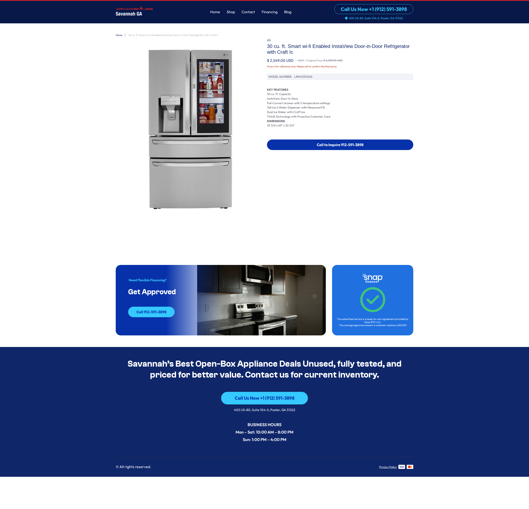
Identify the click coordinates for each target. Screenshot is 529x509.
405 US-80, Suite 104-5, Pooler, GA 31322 (264, 410)
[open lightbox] (189, 129)
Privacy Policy (388, 467)
